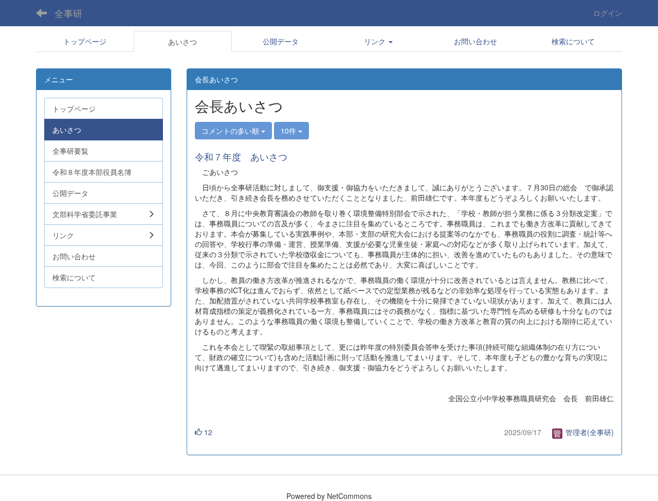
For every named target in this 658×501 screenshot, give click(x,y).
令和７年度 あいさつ (241, 156)
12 (207, 432)
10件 (289, 131)
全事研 (68, 13)
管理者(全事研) (588, 432)
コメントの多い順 (231, 131)
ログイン (607, 13)
